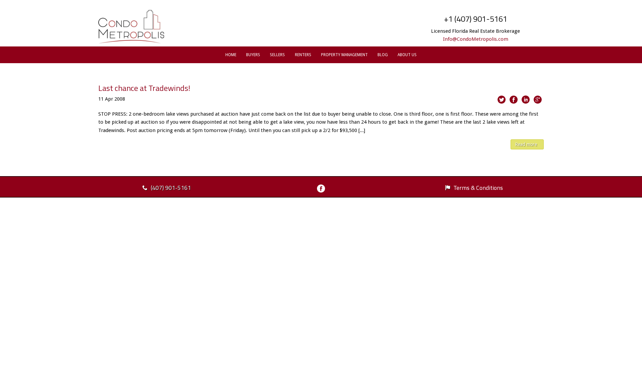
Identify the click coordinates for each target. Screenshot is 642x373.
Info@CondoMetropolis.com (475, 39)
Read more (526, 144)
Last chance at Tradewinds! (144, 88)
